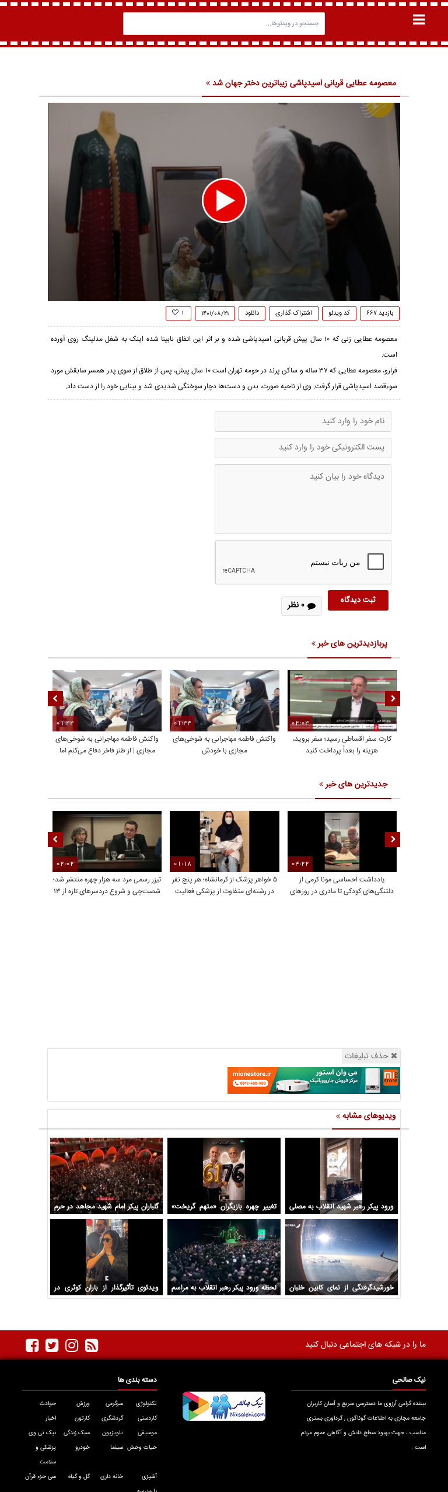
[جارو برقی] (314, 1081)
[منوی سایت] (419, 19)
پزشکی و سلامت (46, 1455)
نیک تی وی (42, 1433)
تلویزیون (112, 1433)
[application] (224, 202)
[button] (224, 200)
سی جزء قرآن (40, 1476)
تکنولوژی (146, 1404)
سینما (116, 1447)
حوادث (48, 1404)
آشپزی (149, 1476)
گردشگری (112, 1418)
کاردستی (147, 1418)
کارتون (82, 1418)
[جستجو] (135, 23)
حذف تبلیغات (366, 1056)
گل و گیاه (79, 1476)
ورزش (83, 1404)
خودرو (82, 1447)
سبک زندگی (77, 1433)
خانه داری (111, 1476)
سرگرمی (114, 1404)
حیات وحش (142, 1447)
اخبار (51, 1418)
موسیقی (147, 1433)
